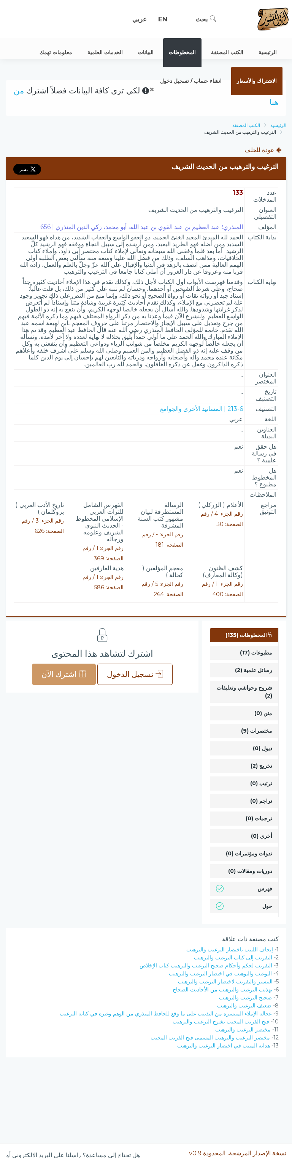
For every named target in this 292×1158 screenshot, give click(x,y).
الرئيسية (278, 125)
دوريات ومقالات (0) (250, 871)
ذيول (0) (262, 748)
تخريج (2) (261, 765)
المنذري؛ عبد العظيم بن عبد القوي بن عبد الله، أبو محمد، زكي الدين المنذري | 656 (141, 227)
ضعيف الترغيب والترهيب (244, 1005)
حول (267, 906)
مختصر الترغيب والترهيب (243, 1029)
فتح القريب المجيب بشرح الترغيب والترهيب (221, 1021)
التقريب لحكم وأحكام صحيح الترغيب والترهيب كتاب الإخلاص (206, 965)
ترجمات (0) (259, 818)
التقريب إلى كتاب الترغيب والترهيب (233, 957)
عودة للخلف (260, 150)
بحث (202, 19)
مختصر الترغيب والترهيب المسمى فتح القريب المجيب (210, 1037)
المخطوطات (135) (246, 635)
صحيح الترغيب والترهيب (245, 997)
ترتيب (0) (261, 783)
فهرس (265, 888)
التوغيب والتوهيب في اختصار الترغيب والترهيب (220, 973)
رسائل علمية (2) (253, 670)
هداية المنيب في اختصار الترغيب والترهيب (223, 1045)
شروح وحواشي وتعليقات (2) (244, 691)
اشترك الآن (60, 674)
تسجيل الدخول (131, 674)
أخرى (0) (261, 835)
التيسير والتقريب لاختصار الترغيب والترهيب (225, 981)
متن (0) (263, 713)
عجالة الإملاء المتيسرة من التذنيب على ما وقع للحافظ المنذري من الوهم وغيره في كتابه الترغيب (166, 1013)
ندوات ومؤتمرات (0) (249, 853)
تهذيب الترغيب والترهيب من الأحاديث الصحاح (222, 989)
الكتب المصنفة (246, 125)
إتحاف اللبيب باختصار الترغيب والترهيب (229, 949)
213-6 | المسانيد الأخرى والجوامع (201, 408)
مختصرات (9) (256, 730)
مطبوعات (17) (256, 652)
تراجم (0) (261, 800)
